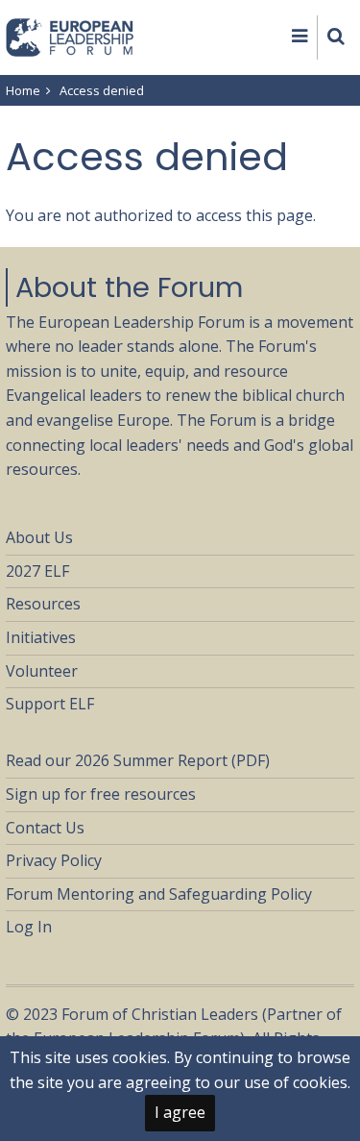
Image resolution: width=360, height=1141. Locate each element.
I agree (180, 1112)
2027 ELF (37, 571)
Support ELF (50, 703)
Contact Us (45, 827)
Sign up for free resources (101, 794)
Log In (29, 926)
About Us (39, 537)
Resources (43, 603)
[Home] (70, 35)
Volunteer (42, 671)
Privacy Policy (54, 860)
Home (23, 90)
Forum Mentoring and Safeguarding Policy (159, 894)
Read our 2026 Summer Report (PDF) (138, 760)
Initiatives (41, 637)
